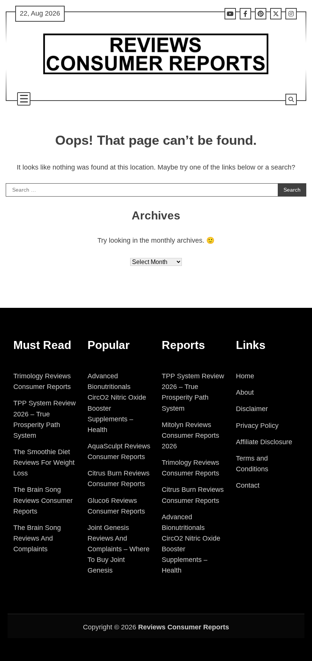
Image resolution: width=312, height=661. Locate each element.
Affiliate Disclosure (264, 442)
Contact (247, 485)
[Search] (291, 99)
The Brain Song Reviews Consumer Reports (43, 500)
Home (245, 376)
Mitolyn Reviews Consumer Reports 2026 (190, 435)
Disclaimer (252, 409)
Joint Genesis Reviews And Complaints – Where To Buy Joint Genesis (119, 549)
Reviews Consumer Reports (183, 627)
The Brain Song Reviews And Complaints (37, 538)
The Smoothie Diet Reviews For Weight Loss (44, 462)
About (245, 392)
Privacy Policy (257, 425)
